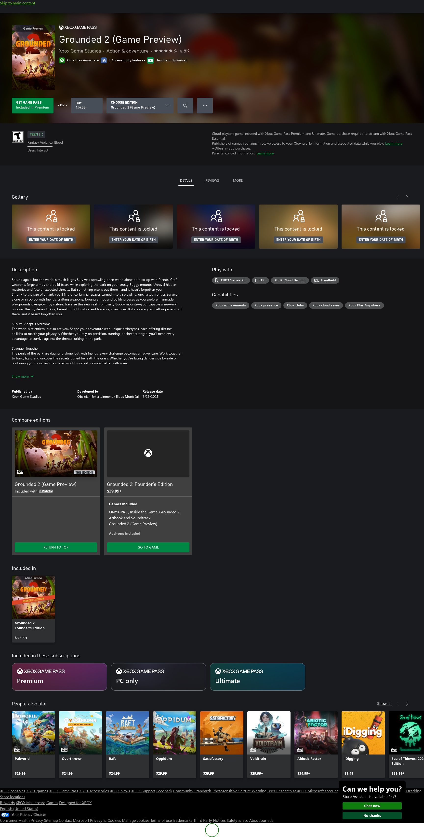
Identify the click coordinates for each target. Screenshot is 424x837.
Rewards (7, 802)
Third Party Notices (209, 820)
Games (52, 802)
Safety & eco (237, 820)
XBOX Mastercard (30, 802)
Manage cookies (135, 820)
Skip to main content (17, 2)
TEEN (34, 134)
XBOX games (37, 790)
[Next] (407, 197)
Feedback (164, 790)
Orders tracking (408, 790)
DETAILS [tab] (186, 180)
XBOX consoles (12, 790)
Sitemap (51, 820)
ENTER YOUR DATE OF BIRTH (51, 240)
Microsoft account (322, 790)
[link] (33, 609)
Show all (384, 703)
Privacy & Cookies (105, 820)
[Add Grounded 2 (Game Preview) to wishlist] (185, 105)
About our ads (261, 820)
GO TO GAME (148, 547)
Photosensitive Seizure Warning (239, 790)
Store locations (12, 796)
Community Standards (192, 790)
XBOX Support (143, 790)
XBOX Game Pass (63, 790)
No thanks (372, 815)
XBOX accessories (94, 790)
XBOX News (120, 790)
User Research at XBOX (287, 790)
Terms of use (161, 820)
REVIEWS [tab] (212, 180)
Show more (20, 376)
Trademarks (182, 820)
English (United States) (19, 808)
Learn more (393, 143)
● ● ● (205, 105)
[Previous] (397, 197)
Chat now (372, 805)
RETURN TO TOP (55, 547)
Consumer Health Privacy (21, 820)
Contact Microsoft (74, 820)
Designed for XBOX (75, 802)
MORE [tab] (238, 180)
